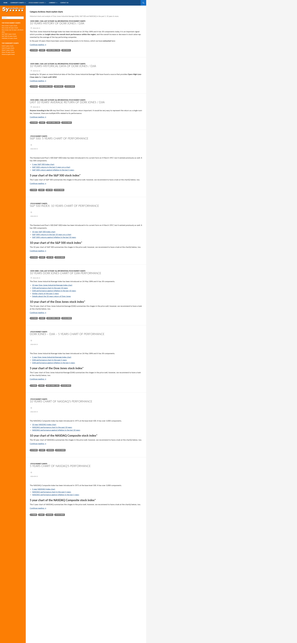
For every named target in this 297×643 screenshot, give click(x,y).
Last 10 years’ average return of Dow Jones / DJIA (67, 102)
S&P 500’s (36, 167)
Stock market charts (36, 2)
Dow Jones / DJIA (53, 50)
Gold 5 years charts (7, 46)
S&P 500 (35, 170)
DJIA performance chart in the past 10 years (50, 288)
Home (5, 2)
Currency (52, 2)
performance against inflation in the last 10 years (60, 430)
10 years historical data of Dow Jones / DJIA (63, 66)
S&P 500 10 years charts (9, 36)
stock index (70, 86)
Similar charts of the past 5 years (45, 294)
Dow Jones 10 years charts (10, 28)
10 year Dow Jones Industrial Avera (46, 285)
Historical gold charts (8, 54)
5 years (33, 190)
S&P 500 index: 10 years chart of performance (64, 206)
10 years (34, 50)
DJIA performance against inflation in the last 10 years (54, 291)
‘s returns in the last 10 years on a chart (55, 235)
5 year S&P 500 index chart (43, 164)
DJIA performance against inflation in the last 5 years (53, 363)
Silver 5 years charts (8, 50)
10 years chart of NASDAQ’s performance (61, 401)
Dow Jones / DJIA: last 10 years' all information (49, 21)
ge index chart (66, 285)
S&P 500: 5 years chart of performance (59, 138)
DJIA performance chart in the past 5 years (49, 360)
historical (66, 50)
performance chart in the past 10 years (56, 427)
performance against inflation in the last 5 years (59, 495)
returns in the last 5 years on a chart (55, 167)
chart (42, 50)
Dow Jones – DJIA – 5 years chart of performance (67, 334)
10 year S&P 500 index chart (43, 232)
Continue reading (38, 45)
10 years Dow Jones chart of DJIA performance (65, 273)
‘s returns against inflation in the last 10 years (57, 237)
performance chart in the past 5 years (55, 492)
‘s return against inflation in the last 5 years (56, 170)
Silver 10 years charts (8, 52)
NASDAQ (36, 427)
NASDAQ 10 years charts (9, 38)
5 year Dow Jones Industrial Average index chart (51, 357)
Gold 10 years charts (8, 48)
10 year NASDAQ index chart (44, 425)
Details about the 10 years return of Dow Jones (51, 296)
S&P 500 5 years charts (9, 34)
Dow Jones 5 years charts (9, 25)
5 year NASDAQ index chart (43, 489)
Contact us (64, 2)
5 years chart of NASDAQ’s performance (60, 466)
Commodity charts (17, 2)
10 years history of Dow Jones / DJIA (57, 23)
